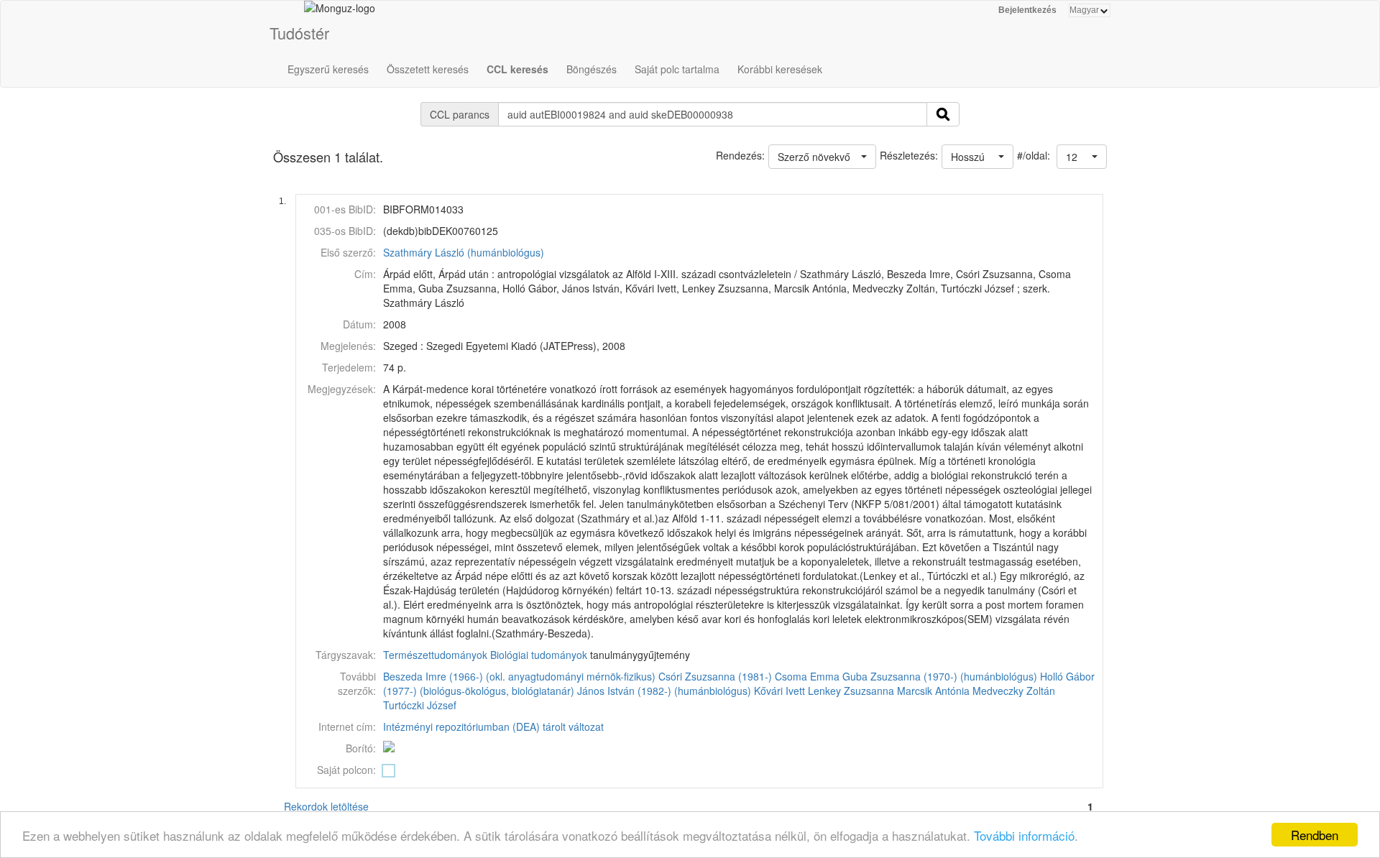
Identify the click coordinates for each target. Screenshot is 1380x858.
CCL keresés (517, 69)
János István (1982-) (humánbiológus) (664, 690)
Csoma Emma (807, 676)
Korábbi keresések (779, 69)
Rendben (1314, 835)
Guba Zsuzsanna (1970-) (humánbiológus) (939, 676)
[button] (1082, 156)
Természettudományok (435, 654)
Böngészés (591, 69)
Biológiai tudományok (538, 654)
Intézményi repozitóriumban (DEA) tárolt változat (493, 726)
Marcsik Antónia (933, 690)
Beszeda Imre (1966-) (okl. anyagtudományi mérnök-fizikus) (519, 676)
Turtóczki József (419, 705)
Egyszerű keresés (328, 69)
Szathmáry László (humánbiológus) (463, 252)
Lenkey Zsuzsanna (851, 690)
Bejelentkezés (1027, 10)
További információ (1024, 835)
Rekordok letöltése (326, 806)
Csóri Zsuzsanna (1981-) (715, 676)
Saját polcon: (346, 769)
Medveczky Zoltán (1013, 690)
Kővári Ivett (779, 690)
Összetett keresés (428, 69)
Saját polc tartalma (677, 69)
